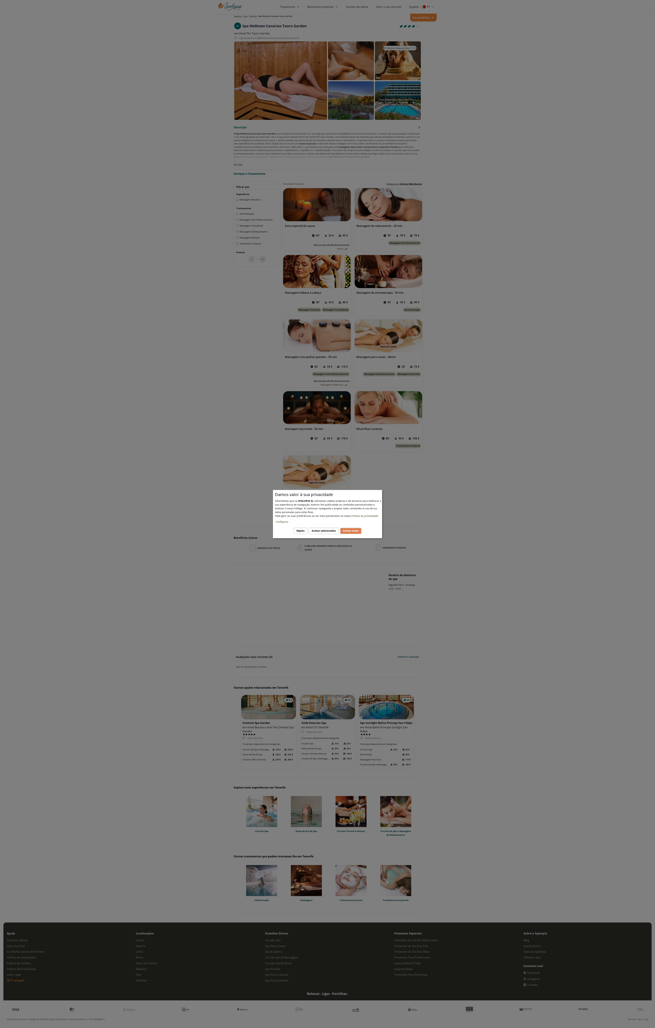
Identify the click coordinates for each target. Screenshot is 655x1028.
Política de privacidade (364, 515)
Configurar (282, 521)
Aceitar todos (351, 530)
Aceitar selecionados (324, 530)
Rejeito (300, 530)
